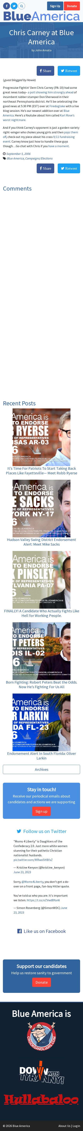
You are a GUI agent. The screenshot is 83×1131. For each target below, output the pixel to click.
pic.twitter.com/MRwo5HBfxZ (33, 860)
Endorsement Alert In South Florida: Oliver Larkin (41, 755)
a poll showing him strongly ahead (50, 92)
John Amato (43, 50)
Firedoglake (57, 106)
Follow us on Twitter (44, 831)
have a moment (58, 146)
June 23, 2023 (22, 872)
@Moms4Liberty (32, 882)
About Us (64, 1126)
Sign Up (55, 6)
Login (76, 1126)
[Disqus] (41, 246)
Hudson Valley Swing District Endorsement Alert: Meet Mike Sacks (41, 542)
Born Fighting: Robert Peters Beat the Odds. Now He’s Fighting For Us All (41, 684)
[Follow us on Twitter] (14, 5)
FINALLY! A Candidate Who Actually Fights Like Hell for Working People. (41, 613)
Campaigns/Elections (39, 158)
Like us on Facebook (45, 931)
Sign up (41, 811)
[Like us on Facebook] (6, 5)
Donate (72, 6)
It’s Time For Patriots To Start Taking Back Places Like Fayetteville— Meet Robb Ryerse (41, 470)
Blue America (15, 158)
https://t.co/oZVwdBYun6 (43, 900)
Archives (41, 769)
